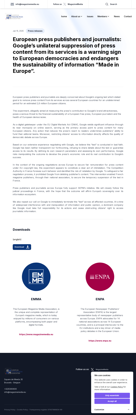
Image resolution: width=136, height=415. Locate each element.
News (117, 16)
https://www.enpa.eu (100, 340)
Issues (90, 16)
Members (102, 16)
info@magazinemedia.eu (27, 4)
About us (75, 16)
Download (19, 247)
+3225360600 (10, 389)
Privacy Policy (9, 410)
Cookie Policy (22, 410)
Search (113, 4)
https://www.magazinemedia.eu (36, 334)
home (64, 16)
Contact (128, 16)
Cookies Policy (116, 387)
